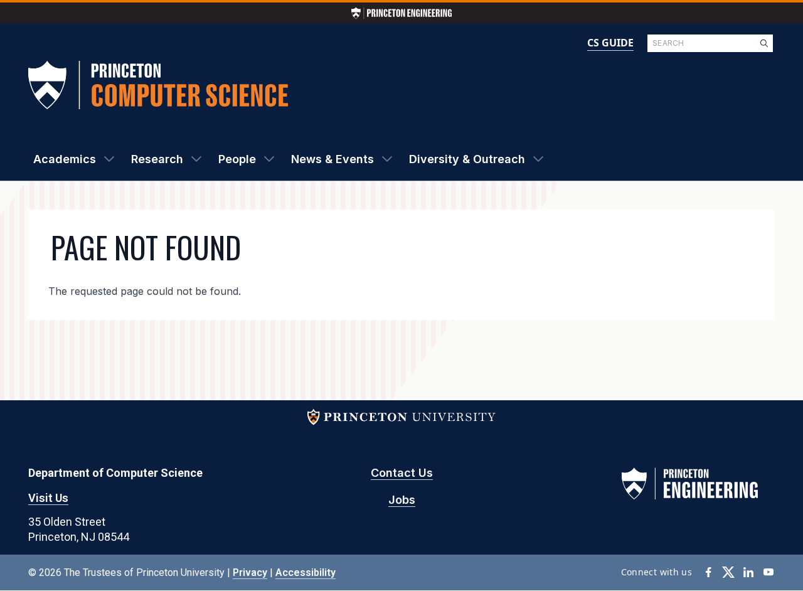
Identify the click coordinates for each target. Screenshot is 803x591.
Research (157, 159)
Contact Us (402, 472)
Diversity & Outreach (467, 159)
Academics (64, 159)
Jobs (401, 499)
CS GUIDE (610, 43)
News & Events (332, 159)
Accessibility (305, 572)
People (237, 159)
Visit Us (48, 497)
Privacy (250, 572)
